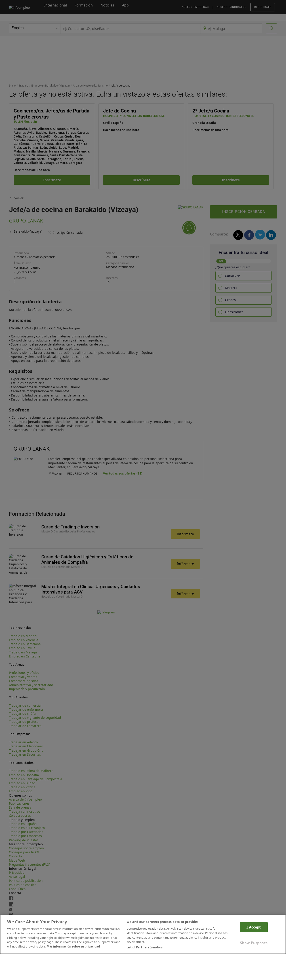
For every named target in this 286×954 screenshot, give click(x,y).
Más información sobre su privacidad (73, 946)
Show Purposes (253, 942)
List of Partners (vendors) (144, 947)
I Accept (253, 927)
